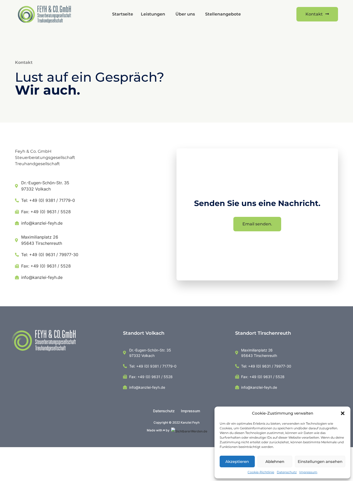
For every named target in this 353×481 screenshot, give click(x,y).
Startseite (122, 14)
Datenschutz (287, 472)
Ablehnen (274, 461)
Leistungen (153, 14)
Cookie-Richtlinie (261, 472)
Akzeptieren (237, 461)
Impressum (308, 472)
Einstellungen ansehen (320, 461)
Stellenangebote (223, 14)
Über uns (185, 14)
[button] (342, 413)
